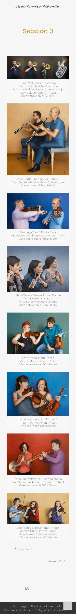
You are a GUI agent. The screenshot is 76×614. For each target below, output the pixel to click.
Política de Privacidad (45, 606)
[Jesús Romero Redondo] (38, 6)
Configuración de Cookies (51, 610)
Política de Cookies (17, 610)
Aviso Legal (19, 606)
